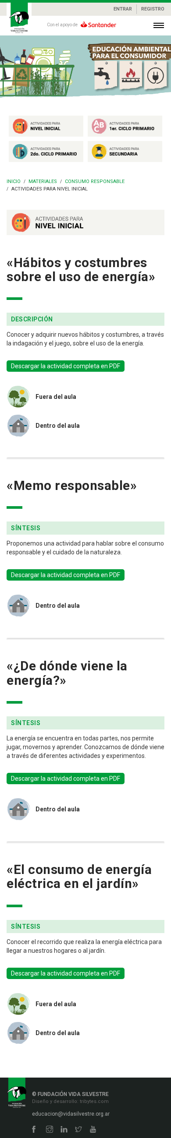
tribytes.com (93, 1101)
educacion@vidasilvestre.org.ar (71, 1114)
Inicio (14, 181)
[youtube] (93, 1129)
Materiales (42, 181)
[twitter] (78, 1129)
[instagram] (49, 1129)
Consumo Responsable (95, 181)
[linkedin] (64, 1129)
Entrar (123, 9)
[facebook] (33, 1129)
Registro (152, 9)
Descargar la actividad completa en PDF (65, 366)
